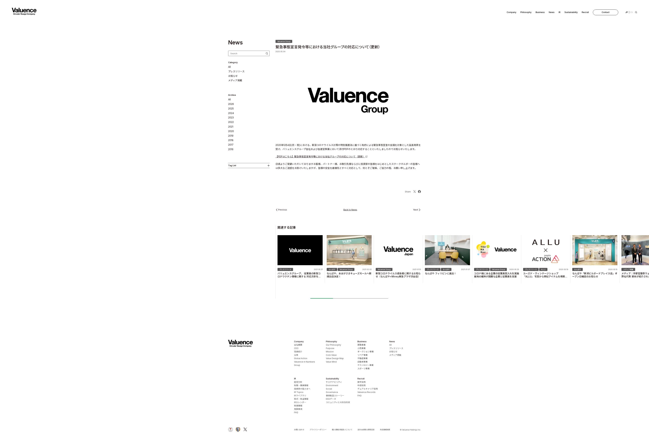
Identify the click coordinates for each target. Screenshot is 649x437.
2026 (231, 104)
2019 (230, 135)
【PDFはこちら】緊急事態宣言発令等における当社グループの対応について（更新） (320, 156)
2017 (230, 144)
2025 (231, 108)
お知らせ (233, 76)
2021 (230, 126)
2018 (230, 140)
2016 (230, 149)
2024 (231, 113)
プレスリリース (236, 71)
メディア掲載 (235, 80)
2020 (231, 131)
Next (415, 210)
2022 (231, 122)
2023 (231, 117)
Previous (282, 210)
